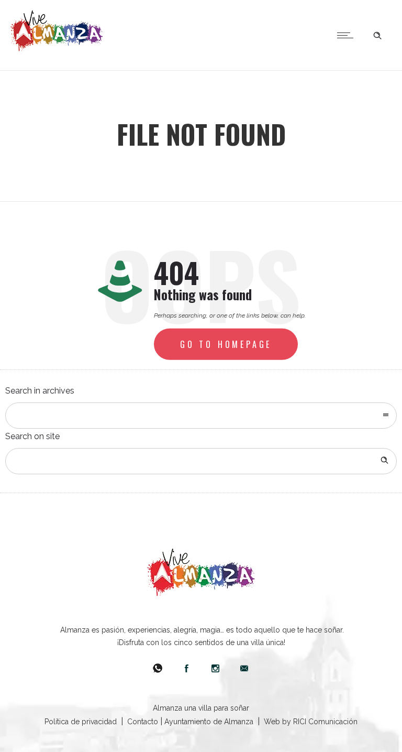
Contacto (142, 721)
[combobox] (201, 415)
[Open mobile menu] (347, 35)
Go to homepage (226, 344)
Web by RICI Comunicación (311, 721)
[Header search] (377, 34)
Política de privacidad (80, 721)
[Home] (57, 48)
